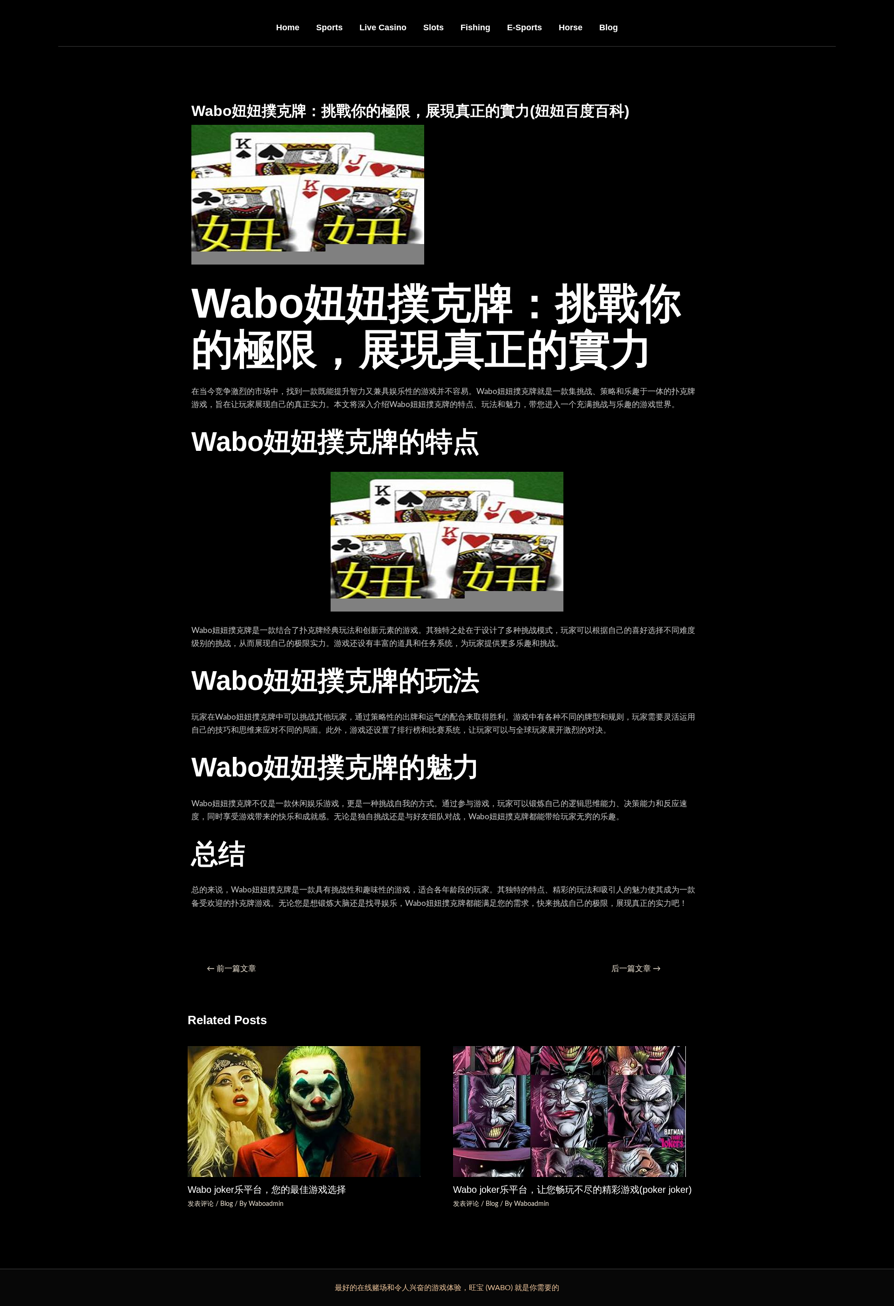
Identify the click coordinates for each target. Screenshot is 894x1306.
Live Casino (382, 27)
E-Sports (524, 27)
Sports (329, 27)
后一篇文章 (636, 969)
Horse (570, 27)
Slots (433, 27)
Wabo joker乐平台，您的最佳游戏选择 (267, 1189)
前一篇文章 (231, 969)
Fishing (475, 27)
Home (287, 27)
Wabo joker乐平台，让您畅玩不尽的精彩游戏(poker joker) (572, 1189)
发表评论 (201, 1204)
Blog (608, 27)
